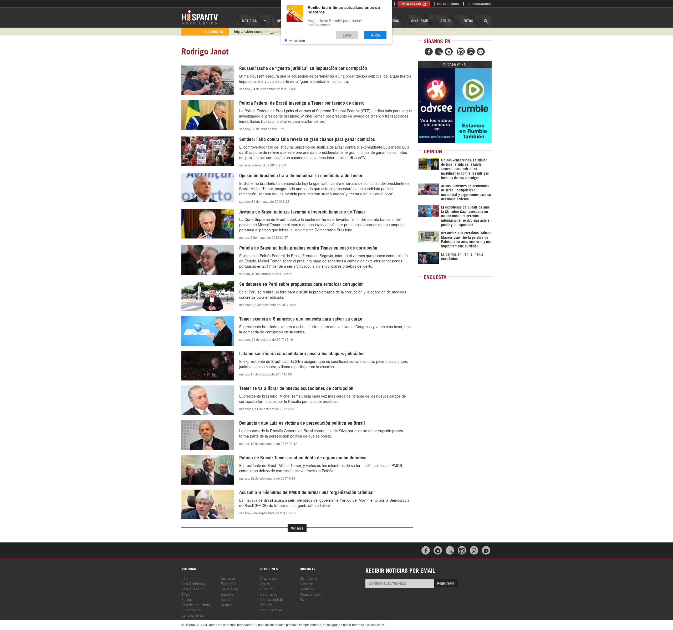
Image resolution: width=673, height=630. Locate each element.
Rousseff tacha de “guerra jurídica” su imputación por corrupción (303, 68)
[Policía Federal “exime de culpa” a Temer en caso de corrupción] (207, 260)
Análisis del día (272, 599)
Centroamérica (193, 615)
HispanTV (199, 17)
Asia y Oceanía (192, 589)
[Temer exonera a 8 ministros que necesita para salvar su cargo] (207, 331)
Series (445, 20)
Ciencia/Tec (230, 589)
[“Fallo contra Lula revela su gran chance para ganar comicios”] (207, 151)
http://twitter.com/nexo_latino (258, 31)
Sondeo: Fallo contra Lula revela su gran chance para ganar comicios (307, 139)
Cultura (226, 604)
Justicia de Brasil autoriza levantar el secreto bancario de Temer (302, 211)
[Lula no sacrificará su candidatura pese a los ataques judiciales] (207, 365)
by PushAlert (297, 40)
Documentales (271, 610)
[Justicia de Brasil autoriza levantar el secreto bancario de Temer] (207, 223)
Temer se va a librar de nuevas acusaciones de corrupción (296, 388)
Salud (225, 599)
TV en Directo (411, 3)
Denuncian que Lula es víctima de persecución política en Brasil (302, 422)
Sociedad (228, 578)
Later (347, 35)
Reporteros (268, 594)
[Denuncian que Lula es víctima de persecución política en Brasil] (207, 435)
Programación (479, 3)
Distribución (448, 3)
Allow (375, 35)
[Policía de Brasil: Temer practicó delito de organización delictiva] (207, 469)
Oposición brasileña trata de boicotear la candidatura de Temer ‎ (301, 175)
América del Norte (195, 604)
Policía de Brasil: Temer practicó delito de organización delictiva (302, 457)
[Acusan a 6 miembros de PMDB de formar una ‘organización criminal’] (207, 504)
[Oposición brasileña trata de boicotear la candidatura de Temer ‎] (207, 187)
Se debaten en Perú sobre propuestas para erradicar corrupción (301, 283)
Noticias (249, 20)
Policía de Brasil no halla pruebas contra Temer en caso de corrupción (308, 247)
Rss (302, 599)
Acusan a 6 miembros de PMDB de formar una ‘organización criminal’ (307, 492)
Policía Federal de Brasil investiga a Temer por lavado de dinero (302, 102)
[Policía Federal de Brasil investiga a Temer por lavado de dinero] (207, 115)
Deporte (227, 594)
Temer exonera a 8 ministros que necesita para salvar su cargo (300, 318)
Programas (268, 578)
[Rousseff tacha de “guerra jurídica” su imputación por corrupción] (207, 80)
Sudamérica (190, 610)
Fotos (468, 20)
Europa (187, 599)
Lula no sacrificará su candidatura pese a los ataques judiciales (301, 353)
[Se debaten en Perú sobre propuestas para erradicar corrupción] (207, 296)
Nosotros (306, 583)
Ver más (297, 528)
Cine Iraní (419, 20)
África (186, 594)
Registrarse (446, 583)
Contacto (307, 589)
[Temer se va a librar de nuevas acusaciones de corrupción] (207, 400)
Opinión (266, 604)
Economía (228, 583)
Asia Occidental (193, 583)
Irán (184, 578)
